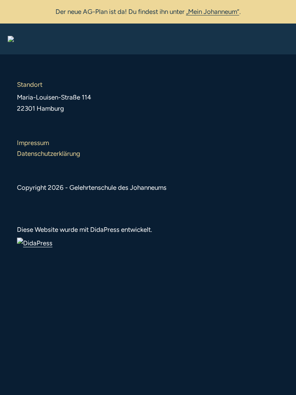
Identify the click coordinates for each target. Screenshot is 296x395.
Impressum (33, 143)
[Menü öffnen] (282, 39)
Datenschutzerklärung (48, 153)
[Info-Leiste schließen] (284, 10)
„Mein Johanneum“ (212, 11)
